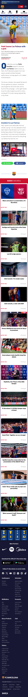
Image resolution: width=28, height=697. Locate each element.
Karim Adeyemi (18, 611)
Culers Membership (5, 622)
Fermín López (5, 606)
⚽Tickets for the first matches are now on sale (10, 2)
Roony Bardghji (18, 606)
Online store (4, 633)
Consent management (6, 689)
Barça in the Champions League (4, 670)
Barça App (4, 631)
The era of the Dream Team (5, 656)
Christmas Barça (5, 642)
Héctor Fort (17, 594)
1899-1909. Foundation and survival (5, 665)
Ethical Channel (18, 625)
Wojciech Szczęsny (4, 582)
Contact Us (11, 686)
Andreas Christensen (17, 585)
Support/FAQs (5, 634)
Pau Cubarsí (17, 583)
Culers (20, 6)
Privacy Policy (12, 684)
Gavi (3, 602)
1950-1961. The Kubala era (5, 660)
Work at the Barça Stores (18, 632)
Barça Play (4, 625)
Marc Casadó (5, 608)
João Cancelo (18, 596)
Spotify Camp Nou (18, 622)
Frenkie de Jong (5, 609)
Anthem (17, 629)
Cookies (17, 684)
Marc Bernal (4, 613)
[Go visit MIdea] (21, 549)
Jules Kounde (18, 590)
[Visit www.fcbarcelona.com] (2, 7)
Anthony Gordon (17, 608)
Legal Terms (4, 684)
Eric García (17, 592)
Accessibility (4, 686)
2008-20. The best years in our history (5, 652)
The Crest (17, 627)
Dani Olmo (4, 611)
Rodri (3, 615)
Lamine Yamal (18, 602)
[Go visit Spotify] (11, 549)
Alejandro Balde (18, 581)
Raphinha (17, 604)
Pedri (3, 604)
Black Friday (4, 640)
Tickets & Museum (4, 628)
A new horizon (5, 648)
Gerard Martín (18, 588)
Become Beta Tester (5, 637)
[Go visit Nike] (4, 549)
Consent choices (16, 689)
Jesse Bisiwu (18, 613)
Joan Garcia (4, 585)
